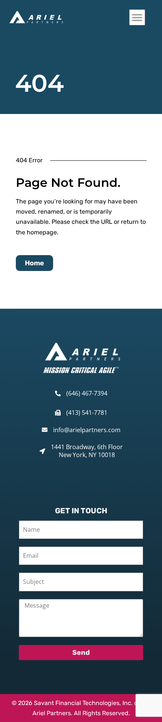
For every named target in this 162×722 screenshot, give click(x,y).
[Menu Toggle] (137, 17)
